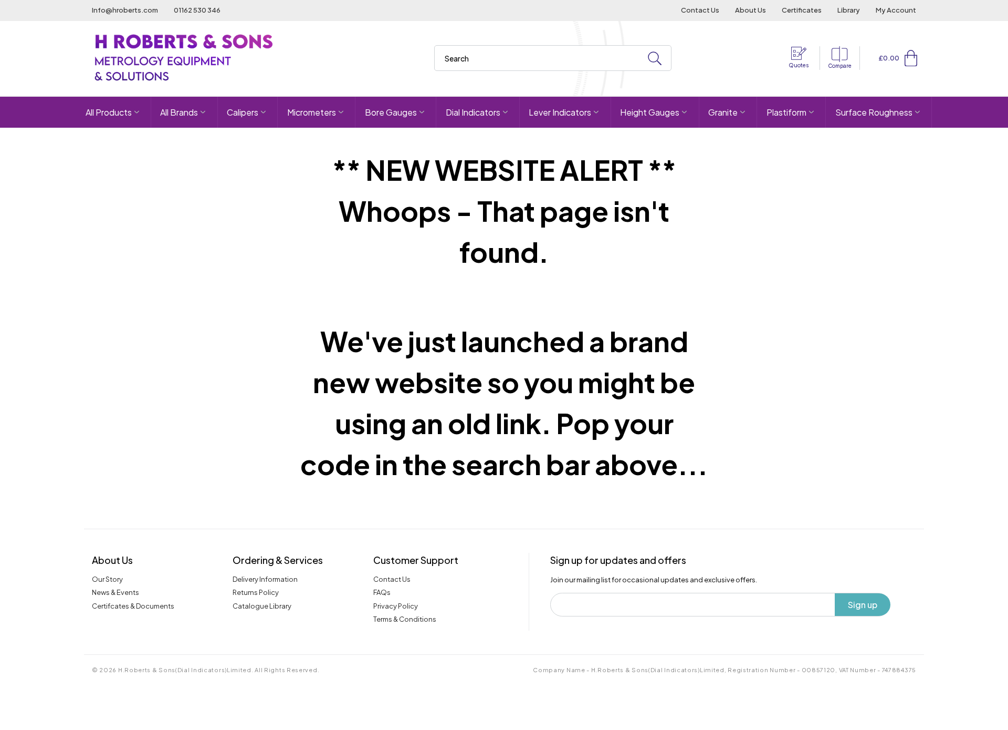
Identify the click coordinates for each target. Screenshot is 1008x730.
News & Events (115, 592)
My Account (896, 10)
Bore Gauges (391, 112)
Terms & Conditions (404, 619)
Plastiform (786, 112)
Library (848, 10)
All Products (109, 112)
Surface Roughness (873, 112)
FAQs (382, 592)
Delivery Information (265, 579)
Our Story (107, 579)
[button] (910, 57)
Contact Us (700, 10)
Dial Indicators (473, 112)
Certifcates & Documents (133, 606)
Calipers (242, 112)
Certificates (802, 10)
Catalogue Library (262, 606)
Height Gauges (649, 112)
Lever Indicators (560, 112)
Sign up (862, 604)
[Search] (654, 58)
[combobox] (552, 58)
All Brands (179, 112)
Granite (723, 112)
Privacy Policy (395, 606)
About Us (750, 10)
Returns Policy (256, 592)
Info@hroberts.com (125, 10)
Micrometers (311, 112)
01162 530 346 (197, 10)
